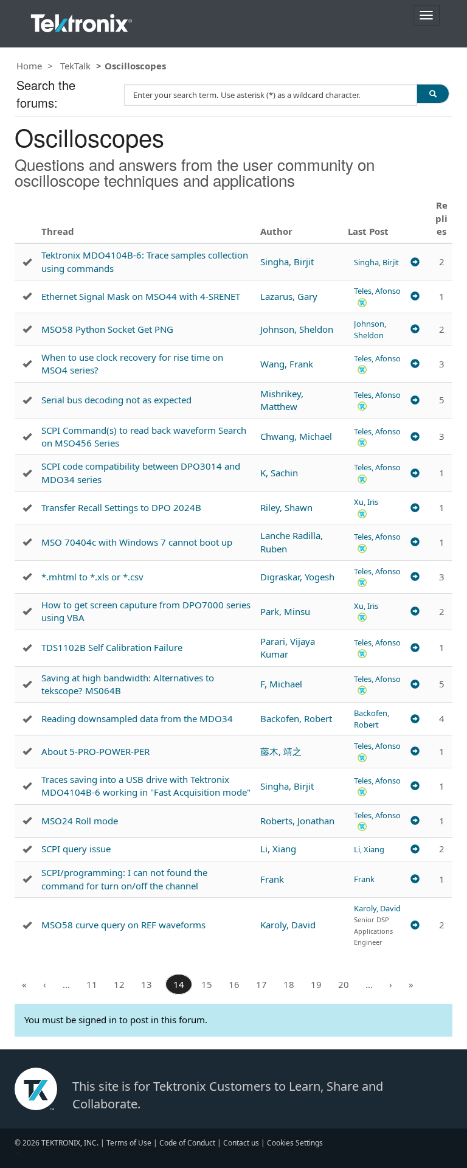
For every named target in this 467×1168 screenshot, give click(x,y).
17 (261, 984)
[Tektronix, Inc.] (81, 20)
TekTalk (75, 66)
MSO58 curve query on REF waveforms (123, 925)
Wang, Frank (286, 364)
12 (119, 984)
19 (316, 984)
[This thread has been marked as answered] (27, 262)
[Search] (433, 93)
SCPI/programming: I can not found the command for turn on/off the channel (124, 878)
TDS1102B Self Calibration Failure (111, 647)
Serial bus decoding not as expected (116, 400)
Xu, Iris (366, 501)
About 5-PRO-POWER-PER (95, 751)
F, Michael (281, 684)
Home (29, 66)
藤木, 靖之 (281, 751)
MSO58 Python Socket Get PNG (107, 329)
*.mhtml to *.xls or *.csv (92, 577)
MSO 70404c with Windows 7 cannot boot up (136, 542)
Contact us (241, 1143)
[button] (362, 302)
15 (206, 984)
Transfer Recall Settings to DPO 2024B (121, 507)
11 (91, 984)
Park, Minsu (285, 611)
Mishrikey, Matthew (281, 400)
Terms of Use (128, 1143)
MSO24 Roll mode (79, 821)
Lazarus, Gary (288, 296)
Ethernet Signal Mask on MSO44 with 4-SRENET (140, 296)
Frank (272, 879)
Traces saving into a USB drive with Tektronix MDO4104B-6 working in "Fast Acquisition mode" (146, 785)
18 (288, 984)
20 (343, 984)
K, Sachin (279, 473)
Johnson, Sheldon (296, 329)
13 (146, 984)
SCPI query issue (76, 849)
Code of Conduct (187, 1143)
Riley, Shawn (286, 507)
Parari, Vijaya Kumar (287, 647)
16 (234, 984)
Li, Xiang (278, 849)
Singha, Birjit (287, 261)
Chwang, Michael (296, 436)
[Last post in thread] (415, 262)
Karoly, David (288, 925)
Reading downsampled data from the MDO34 (137, 718)
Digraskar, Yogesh (297, 577)
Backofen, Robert (296, 718)
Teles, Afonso (377, 290)
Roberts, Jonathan (297, 821)
